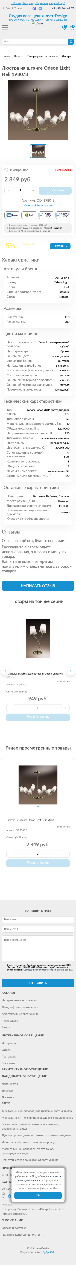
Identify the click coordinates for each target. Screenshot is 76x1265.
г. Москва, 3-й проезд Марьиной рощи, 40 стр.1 (38, 3)
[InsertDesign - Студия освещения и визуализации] (38, 28)
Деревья (7, 1090)
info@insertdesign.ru (14, 1213)
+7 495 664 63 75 (63, 8)
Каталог (9, 992)
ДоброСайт (49, 1252)
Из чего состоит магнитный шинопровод (28, 1142)
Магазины (8, 1063)
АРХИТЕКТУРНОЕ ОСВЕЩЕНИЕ (25, 1069)
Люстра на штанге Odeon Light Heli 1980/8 (30, 820)
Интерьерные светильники (19, 1000)
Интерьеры (9, 1043)
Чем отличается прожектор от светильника (30, 1160)
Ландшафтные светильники (20, 1007)
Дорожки (8, 1097)
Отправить (38, 983)
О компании (12, 1220)
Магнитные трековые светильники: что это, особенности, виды (30, 1126)
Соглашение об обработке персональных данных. (48, 970)
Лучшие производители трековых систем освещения (36, 1135)
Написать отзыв (38, 586)
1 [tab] (38, 660)
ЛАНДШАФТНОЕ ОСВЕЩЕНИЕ (24, 1076)
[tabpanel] (38, 638)
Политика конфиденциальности (22, 1234)
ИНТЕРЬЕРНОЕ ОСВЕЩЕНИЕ (23, 1035)
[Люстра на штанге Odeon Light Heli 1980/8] (38, 110)
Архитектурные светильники (20, 1013)
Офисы (6, 1049)
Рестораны (9, 1056)
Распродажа (10, 1020)
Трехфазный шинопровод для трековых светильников (37, 1111)
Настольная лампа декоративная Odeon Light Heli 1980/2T (34, 675)
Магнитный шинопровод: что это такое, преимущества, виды (28, 1151)
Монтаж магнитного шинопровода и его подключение (37, 1117)
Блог (6, 1103)
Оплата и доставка (14, 1228)
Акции (6, 1027)
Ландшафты (10, 1083)
